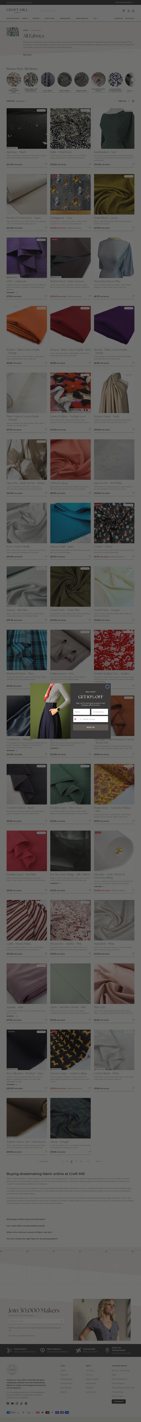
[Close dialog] (107, 686)
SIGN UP (91, 727)
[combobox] (77, 719)
